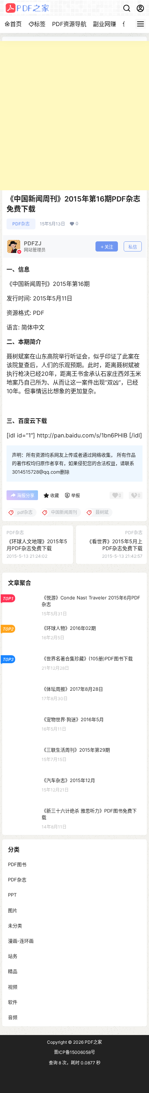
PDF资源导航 (69, 24)
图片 (12, 910)
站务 (12, 956)
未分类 (15, 925)
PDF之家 (93, 1042)
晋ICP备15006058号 (74, 1052)
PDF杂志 (21, 224)
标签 (40, 24)
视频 (12, 986)
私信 (132, 247)
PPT (12, 895)
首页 (16, 24)
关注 (109, 247)
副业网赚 (104, 24)
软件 (12, 1002)
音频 (12, 1017)
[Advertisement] (74, 115)
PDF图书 (17, 864)
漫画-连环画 (21, 941)
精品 (12, 971)
